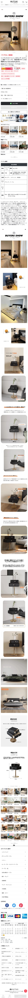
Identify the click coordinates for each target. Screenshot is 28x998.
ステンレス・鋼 (8, 71)
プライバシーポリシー (21, 983)
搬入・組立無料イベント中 (7, 76)
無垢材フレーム (8, 4)
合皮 (2, 71)
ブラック (16, 71)
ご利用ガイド (14, 984)
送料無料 (18, 76)
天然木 (23, 68)
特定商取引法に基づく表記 (11, 983)
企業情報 (3, 983)
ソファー (2, 4)
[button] (1, 131)
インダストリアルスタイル (7, 73)
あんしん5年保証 (5, 78)
